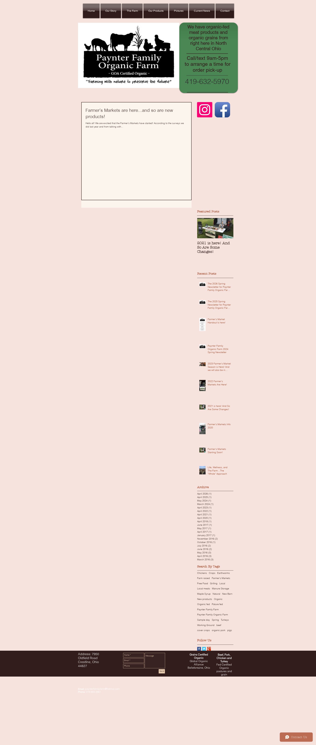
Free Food (202, 583)
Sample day (203, 619)
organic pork (218, 630)
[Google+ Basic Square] (209, 649)
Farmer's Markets (221, 578)
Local (222, 583)
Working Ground (205, 625)
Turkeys (225, 619)
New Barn (227, 593)
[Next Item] (228, 228)
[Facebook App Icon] (222, 109)
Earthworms (223, 573)
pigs (229, 630)
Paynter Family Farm (208, 609)
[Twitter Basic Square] (204, 649)
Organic (218, 599)
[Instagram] (204, 109)
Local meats (203, 588)
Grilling (213, 583)
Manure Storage (220, 588)
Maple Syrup (204, 593)
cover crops (203, 630)
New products (204, 599)
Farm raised (203, 578)
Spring (215, 619)
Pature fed (217, 604)
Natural (216, 593)
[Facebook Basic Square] (199, 649)
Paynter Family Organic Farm (212, 614)
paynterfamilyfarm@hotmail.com (102, 688)
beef (218, 625)
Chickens (202, 573)
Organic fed (203, 604)
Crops (212, 573)
